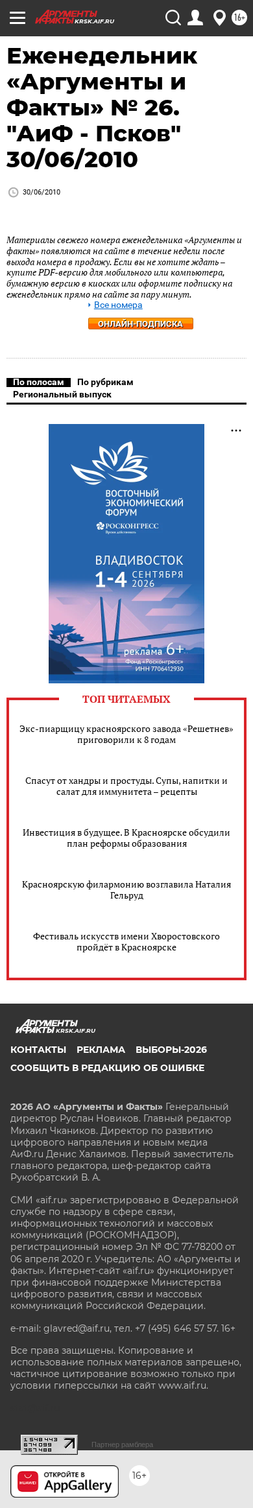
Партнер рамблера (122, 1444)
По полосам (38, 382)
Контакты (38, 1049)
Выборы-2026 (171, 1049)
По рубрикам (105, 382)
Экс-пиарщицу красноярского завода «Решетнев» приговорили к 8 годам (126, 734)
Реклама (101, 1049)
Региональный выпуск (62, 394)
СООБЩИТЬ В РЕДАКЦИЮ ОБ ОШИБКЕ (107, 1068)
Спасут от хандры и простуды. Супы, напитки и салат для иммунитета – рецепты (126, 786)
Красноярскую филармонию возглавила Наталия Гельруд (126, 889)
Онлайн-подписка (140, 324)
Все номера (118, 305)
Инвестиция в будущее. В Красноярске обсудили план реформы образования (126, 838)
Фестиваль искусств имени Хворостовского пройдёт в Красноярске (126, 941)
